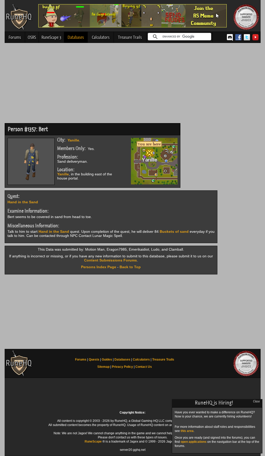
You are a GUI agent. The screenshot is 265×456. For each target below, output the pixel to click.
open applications (194, 442)
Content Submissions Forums (110, 260)
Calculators (100, 37)
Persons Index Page (98, 267)
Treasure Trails (130, 37)
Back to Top (130, 267)
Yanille (73, 140)
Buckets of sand (174, 231)
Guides (107, 359)
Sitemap (103, 367)
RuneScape (93, 441)
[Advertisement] (133, 84)
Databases (76, 37)
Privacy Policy (122, 367)
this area (187, 431)
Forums (15, 37)
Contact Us (143, 367)
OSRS (32, 37)
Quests (94, 359)
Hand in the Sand (23, 202)
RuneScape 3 (51, 37)
